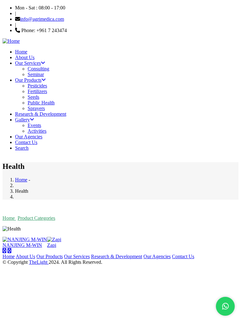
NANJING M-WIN (22, 245)
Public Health (41, 102)
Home (21, 51)
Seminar (36, 74)
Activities (37, 131)
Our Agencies (28, 136)
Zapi (51, 245)
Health (64, 218)
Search (22, 148)
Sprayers (36, 108)
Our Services (28, 63)
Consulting (38, 68)
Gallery (22, 119)
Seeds (33, 97)
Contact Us (26, 142)
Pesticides (37, 85)
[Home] (11, 41)
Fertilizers (37, 91)
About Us (25, 57)
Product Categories (36, 218)
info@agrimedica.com (42, 19)
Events (34, 125)
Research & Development (40, 114)
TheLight (39, 262)
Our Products (28, 80)
